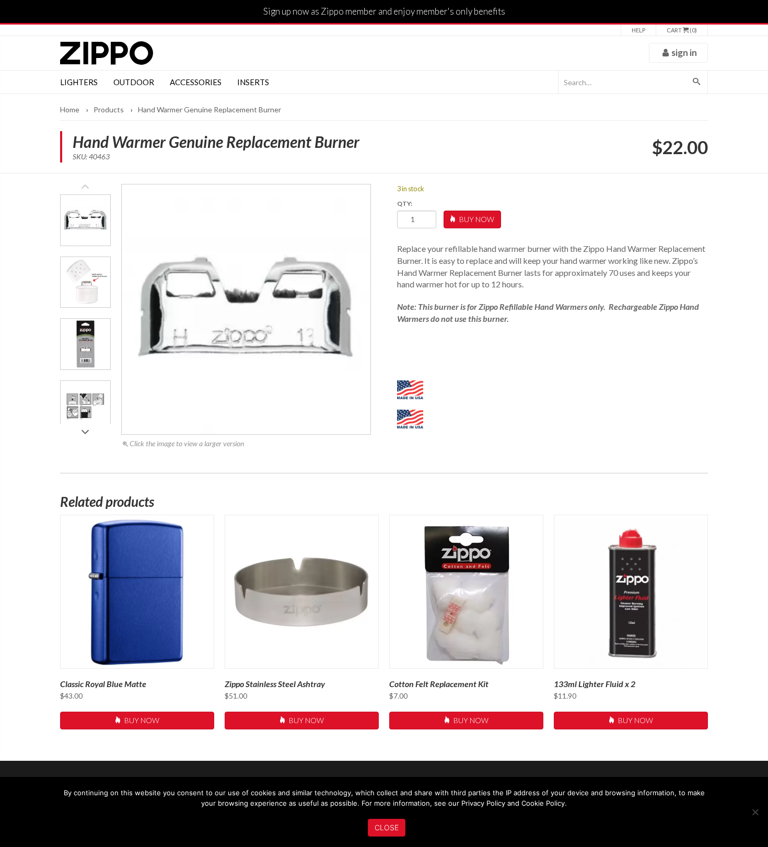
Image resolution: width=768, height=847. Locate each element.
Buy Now (476, 219)
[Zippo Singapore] (106, 53)
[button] (85, 429)
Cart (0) (682, 30)
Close (387, 827)
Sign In (684, 52)
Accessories (196, 82)
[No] (755, 812)
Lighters (79, 82)
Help (638, 30)
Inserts (253, 82)
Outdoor (133, 82)
